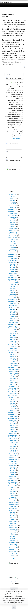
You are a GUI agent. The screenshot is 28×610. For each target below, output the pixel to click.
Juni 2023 (13, 266)
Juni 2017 (13, 401)
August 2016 (12, 420)
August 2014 (12, 465)
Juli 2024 (12, 241)
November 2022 (12, 279)
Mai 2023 (12, 268)
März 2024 (13, 249)
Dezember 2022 (12, 277)
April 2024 (13, 247)
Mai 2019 (12, 358)
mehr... (21, 135)
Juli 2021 (12, 309)
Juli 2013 (12, 489)
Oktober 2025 (13, 213)
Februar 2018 (13, 386)
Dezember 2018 (12, 367)
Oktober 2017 (13, 393)
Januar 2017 (12, 410)
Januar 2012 (13, 523)
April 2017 (13, 405)
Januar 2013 (12, 501)
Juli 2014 (12, 467)
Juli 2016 (12, 422)
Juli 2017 (12, 399)
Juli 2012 (12, 512)
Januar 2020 (13, 343)
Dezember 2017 (12, 390)
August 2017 (12, 397)
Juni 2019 (13, 356)
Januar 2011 (13, 544)
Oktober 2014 (13, 461)
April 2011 (13, 538)
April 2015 (13, 450)
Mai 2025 (12, 222)
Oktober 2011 (13, 529)
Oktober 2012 (13, 506)
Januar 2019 (13, 365)
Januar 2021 (12, 320)
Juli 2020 (13, 331)
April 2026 (13, 202)
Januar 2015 (13, 455)
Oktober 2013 (13, 484)
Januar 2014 (12, 478)
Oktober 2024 (13, 236)
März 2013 (13, 497)
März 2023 (13, 271)
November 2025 (12, 211)
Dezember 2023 (12, 254)
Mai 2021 (12, 313)
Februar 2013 (13, 499)
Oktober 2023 (13, 258)
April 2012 (13, 517)
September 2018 (13, 373)
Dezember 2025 (12, 209)
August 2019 (12, 352)
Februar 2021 (13, 318)
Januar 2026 (12, 207)
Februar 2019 (13, 363)
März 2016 (13, 429)
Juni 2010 (13, 555)
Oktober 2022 (13, 281)
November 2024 (13, 234)
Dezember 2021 (12, 299)
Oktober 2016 (13, 416)
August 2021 (12, 307)
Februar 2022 (13, 296)
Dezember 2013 (12, 480)
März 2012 (13, 519)
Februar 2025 (13, 228)
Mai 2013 (12, 493)
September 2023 (13, 260)
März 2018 (13, 384)
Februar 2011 (13, 542)
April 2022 (13, 292)
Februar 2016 (13, 431)
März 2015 (13, 452)
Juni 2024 (13, 243)
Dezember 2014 (12, 457)
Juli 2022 (12, 286)
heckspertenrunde (8, 14)
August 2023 (12, 262)
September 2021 (12, 305)
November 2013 (12, 482)
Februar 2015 (13, 454)
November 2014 (13, 459)
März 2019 (13, 361)
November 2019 (12, 346)
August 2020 (12, 330)
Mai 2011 (12, 536)
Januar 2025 (12, 230)
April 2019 (13, 360)
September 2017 (12, 395)
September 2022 (13, 283)
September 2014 (12, 463)
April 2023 (13, 269)
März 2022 (13, 294)
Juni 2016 (13, 423)
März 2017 (13, 407)
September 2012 (12, 508)
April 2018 (13, 382)
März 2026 (13, 204)
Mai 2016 (12, 425)
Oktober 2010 (13, 549)
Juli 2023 (12, 264)
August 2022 (12, 284)
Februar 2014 (13, 476)
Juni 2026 (13, 198)
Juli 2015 (13, 444)
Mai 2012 (12, 516)
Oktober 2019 (13, 348)
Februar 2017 (13, 408)
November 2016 (12, 414)
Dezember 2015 (12, 435)
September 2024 (12, 237)
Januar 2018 (12, 388)
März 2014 (13, 474)
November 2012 (13, 504)
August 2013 (12, 487)
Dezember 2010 (13, 546)
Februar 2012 (13, 521)
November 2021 (12, 301)
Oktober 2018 (13, 371)
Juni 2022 (13, 288)
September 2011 (13, 531)
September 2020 (12, 328)
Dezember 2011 (12, 525)
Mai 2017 (12, 403)
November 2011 (12, 527)
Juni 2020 (13, 333)
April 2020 (13, 337)
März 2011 (13, 540)
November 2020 (12, 324)
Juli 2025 (12, 219)
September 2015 (13, 440)
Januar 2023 (12, 275)
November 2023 (12, 256)
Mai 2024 (12, 245)
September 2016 (13, 418)
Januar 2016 (12, 433)
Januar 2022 (12, 298)
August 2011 (13, 532)
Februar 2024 (13, 251)
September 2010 (13, 551)
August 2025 (13, 217)
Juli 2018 (12, 377)
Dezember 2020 (13, 322)
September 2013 (12, 486)
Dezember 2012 (13, 502)
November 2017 (12, 392)
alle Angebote (16, 138)
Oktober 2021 (13, 303)
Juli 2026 (12, 196)
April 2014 (13, 472)
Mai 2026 (12, 200)
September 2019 (12, 350)
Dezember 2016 (12, 412)
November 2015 (12, 437)
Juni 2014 (13, 469)
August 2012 (12, 510)
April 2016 (13, 427)
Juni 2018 (13, 378)
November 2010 (13, 548)
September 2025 (12, 215)
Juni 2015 (13, 446)
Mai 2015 (12, 448)
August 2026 (12, 194)
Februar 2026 (13, 205)
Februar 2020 (13, 341)
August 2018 (12, 375)
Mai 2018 (12, 380)
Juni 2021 (13, 311)
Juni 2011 (13, 534)
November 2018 (13, 369)
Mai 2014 (12, 470)
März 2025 (13, 226)
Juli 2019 (12, 354)
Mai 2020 (12, 335)
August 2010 (13, 553)
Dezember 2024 (13, 232)
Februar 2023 (13, 273)
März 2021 (13, 316)
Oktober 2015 (13, 439)
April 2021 (13, 314)
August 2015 (13, 442)
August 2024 (13, 239)
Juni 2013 (13, 491)
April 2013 (13, 495)
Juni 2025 (13, 221)
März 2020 (13, 339)
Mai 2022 (12, 290)
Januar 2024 (13, 252)
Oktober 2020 (13, 326)
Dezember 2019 (12, 345)
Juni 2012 (13, 514)
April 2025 (13, 224)
